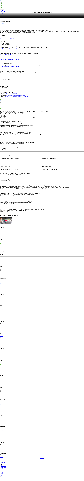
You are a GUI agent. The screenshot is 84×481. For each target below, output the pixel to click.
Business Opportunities (3, 466)
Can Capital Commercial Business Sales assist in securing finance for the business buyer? (10, 66)
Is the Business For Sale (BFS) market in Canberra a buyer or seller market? (8, 48)
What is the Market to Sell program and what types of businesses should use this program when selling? (11, 204)
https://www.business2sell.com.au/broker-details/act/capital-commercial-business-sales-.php (15, 95)
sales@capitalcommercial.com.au (27, 212)
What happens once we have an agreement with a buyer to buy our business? (8, 38)
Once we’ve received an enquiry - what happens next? (6, 181)
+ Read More (1, 228)
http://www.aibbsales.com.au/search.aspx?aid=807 (11, 93)
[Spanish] (1, 5)
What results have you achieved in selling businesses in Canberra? (7, 175)
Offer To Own (2, 469)
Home (2, 465)
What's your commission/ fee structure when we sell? (6, 127)
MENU (5, 9)
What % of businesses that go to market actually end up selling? (7, 54)
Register (2, 474)
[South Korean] (1, 7)
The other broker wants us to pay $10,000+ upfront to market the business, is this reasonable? (10, 80)
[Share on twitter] (3, 462)
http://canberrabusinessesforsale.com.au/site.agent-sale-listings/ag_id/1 (16, 98)
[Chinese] (1, 3)
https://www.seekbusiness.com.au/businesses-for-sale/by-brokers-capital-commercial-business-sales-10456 (18, 97)
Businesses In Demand (3, 467)
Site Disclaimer (2, 475)
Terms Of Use (2, 472)
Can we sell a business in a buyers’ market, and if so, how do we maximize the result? (9, 59)
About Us (2, 468)
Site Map (2, 473)
